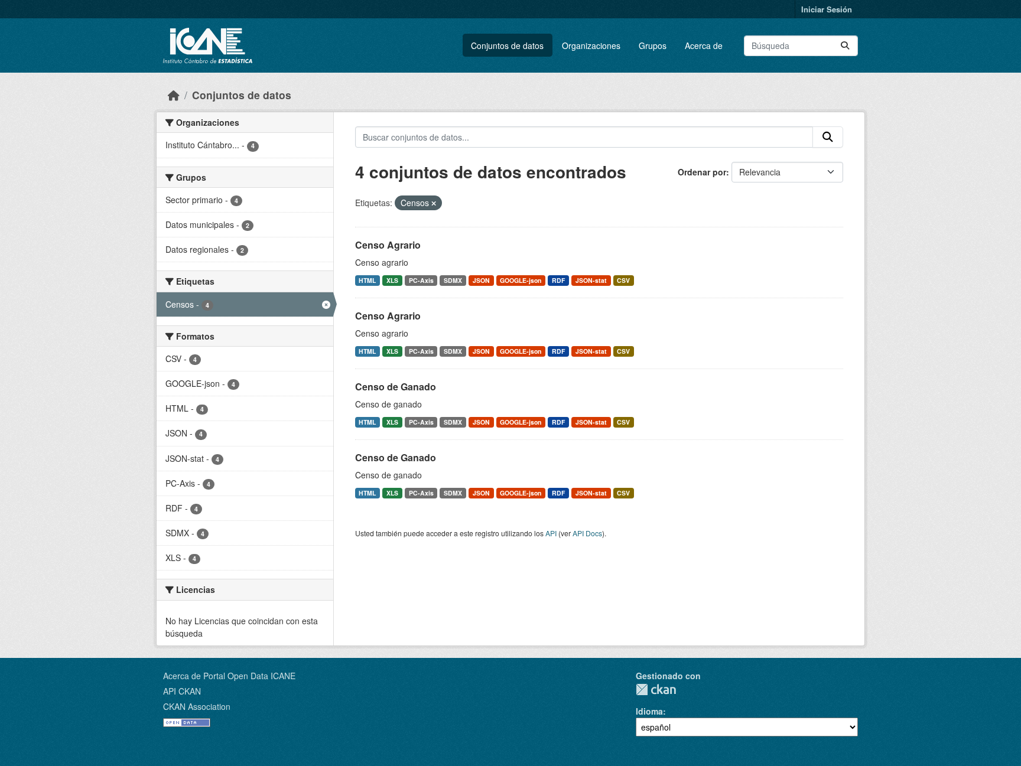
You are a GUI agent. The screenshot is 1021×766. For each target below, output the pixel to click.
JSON (481, 280)
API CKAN (182, 691)
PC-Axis (421, 280)
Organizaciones (591, 45)
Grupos (652, 45)
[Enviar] (845, 45)
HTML (367, 280)
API (551, 533)
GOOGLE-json (520, 280)
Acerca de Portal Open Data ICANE (229, 676)
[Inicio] (174, 94)
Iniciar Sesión (826, 9)
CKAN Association (196, 706)
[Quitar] (433, 203)
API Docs (587, 533)
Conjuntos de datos (507, 45)
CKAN (656, 689)
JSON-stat (591, 280)
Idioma (649, 711)
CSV (623, 280)
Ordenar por (702, 172)
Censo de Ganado (395, 386)
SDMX (453, 280)
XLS (392, 280)
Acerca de (704, 45)
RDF (558, 280)
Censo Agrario (388, 245)
